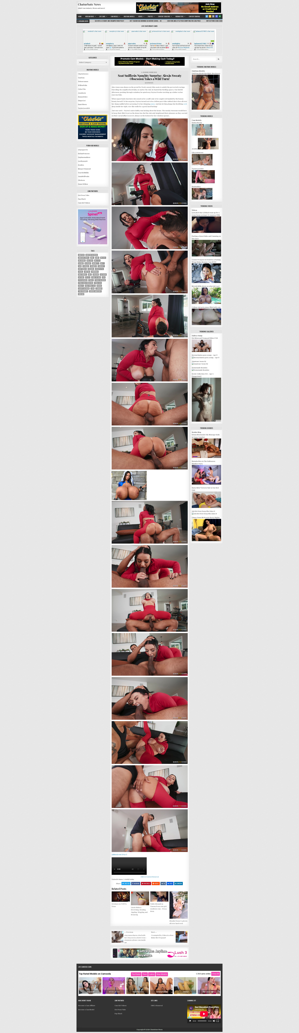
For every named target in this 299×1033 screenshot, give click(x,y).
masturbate (82, 274)
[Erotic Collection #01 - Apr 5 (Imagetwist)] (206, 421)
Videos (140, 16)
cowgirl (85, 266)
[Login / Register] (219, 16)
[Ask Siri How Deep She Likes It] (204, 514)
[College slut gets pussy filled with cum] (206, 324)
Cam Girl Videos (84, 203)
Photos (150, 16)
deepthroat (82, 269)
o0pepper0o (83, 150)
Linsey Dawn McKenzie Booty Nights (206, 517)
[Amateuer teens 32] (200, 364)
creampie (93, 266)
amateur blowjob (91, 255)
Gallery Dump (197, 336)
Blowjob (146, 72)
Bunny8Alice (82, 97)
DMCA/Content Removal (150, 877)
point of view (96, 277)
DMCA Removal (157, 1005)
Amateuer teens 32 (199, 361)
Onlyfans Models (129, 16)
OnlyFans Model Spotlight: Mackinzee (206, 73)
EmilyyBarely (197, 123)
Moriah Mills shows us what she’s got (206, 286)
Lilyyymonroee (197, 152)
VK (164, 883)
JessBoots (82, 93)
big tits (97, 260)
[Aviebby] (208, 149)
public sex (97, 283)
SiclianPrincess (84, 153)
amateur (81, 255)
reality (81, 286)
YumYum (81, 78)
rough (99, 286)
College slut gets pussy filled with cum (206, 307)
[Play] (190, 1021)
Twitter (127, 883)
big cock (90, 260)
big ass (103, 258)
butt (102, 263)
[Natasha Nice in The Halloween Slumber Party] (206, 484)
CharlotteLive (83, 74)
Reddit (157, 883)
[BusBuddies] (202, 199)
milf (90, 274)
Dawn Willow (83, 184)
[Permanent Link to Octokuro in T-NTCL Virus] (121, 896)
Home (80, 16)
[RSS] (210, 16)
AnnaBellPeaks (83, 176)
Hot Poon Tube (83, 195)
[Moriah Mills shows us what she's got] (206, 303)
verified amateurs (95, 291)
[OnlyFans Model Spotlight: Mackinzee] (206, 109)
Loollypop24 (82, 161)
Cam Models (114, 16)
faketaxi (86, 272)
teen (92, 288)
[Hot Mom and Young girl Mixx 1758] (202, 351)
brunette (96, 263)
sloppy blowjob (84, 288)
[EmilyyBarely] (202, 135)
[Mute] (214, 1021)
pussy (152, 104)
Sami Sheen (82, 104)
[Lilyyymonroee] (202, 165)
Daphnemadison (84, 157)
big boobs (82, 260)
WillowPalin (82, 85)
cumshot (101, 266)
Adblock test (116, 854)
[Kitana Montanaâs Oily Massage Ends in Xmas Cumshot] (206, 457)
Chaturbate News (89, 4)
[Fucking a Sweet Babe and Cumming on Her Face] (206, 256)
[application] (204, 1013)
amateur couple (84, 258)
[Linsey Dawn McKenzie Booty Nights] (206, 540)
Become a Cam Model (86, 1010)
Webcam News (89, 16)
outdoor (103, 274)
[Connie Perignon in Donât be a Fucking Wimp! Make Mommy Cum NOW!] (206, 282)
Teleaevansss (83, 81)
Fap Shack (82, 199)
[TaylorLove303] (203, 183)
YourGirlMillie (83, 173)
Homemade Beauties (199, 368)
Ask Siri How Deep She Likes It (203, 511)
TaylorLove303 (84, 108)
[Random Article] (216, 16)
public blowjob (100, 280)
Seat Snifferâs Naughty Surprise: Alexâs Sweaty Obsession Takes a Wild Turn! (149, 77)
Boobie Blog (153, 72)
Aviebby (195, 149)
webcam (81, 294)
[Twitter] (206, 16)
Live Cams (102, 16)
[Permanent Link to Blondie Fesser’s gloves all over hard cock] (178, 905)
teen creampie (83, 291)
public (91, 280)
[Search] (213, 16)
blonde (81, 263)
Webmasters (179, 16)
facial (80, 272)
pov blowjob (83, 280)
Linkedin (179, 883)
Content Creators (164, 16)
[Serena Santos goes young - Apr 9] (205, 357)
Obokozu (81, 180)
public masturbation (85, 283)
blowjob (88, 263)
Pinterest (147, 883)
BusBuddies (196, 187)
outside (81, 277)
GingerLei (81, 100)
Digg (171, 883)
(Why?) (124, 854)
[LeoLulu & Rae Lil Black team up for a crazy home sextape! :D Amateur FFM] (206, 232)
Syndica (81, 165)
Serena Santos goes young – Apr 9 (204, 355)
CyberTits (82, 89)
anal (92, 258)
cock (185, 104)
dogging (90, 269)
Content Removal (194, 16)
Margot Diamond (84, 169)
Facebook (136, 883)
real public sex (90, 286)
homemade (95, 272)
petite (88, 277)
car (80, 266)
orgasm (95, 274)
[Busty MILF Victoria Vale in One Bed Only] (206, 507)
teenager (99, 288)
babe (97, 258)
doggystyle (99, 269)
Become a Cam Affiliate (86, 1005)
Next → (154, 932)
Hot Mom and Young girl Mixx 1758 (205, 338)
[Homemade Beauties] (200, 370)
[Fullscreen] (218, 1021)
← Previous (128, 932)
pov (103, 277)
